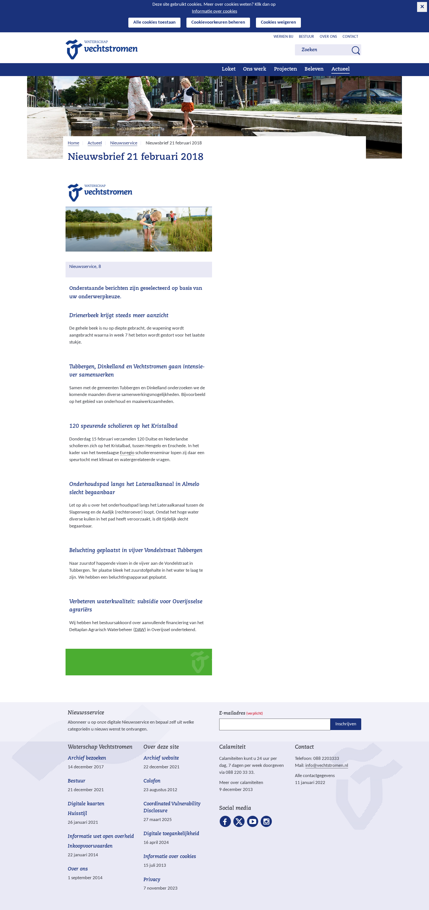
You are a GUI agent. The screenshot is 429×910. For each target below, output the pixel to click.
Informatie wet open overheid (101, 836)
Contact (350, 37)
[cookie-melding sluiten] (422, 7)
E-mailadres (241, 713)
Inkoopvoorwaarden (90, 846)
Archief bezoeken (87, 758)
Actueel (340, 69)
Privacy (151, 879)
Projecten (285, 69)
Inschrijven (345, 724)
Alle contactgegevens (315, 776)
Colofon (151, 781)
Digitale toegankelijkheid (171, 833)
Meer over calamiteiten (241, 782)
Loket (228, 69)
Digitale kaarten (86, 804)
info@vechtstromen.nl (326, 765)
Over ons (328, 37)
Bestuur (306, 37)
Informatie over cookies (214, 11)
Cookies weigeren (278, 22)
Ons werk (254, 69)
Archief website (161, 758)
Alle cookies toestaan (154, 22)
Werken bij (283, 37)
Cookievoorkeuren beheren (218, 22)
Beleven (314, 69)
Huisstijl (77, 813)
